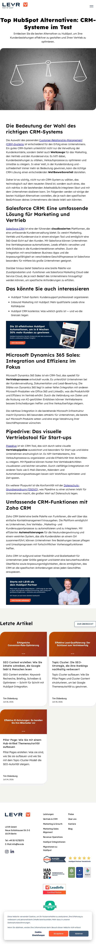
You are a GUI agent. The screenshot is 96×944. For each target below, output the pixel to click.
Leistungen (48, 814)
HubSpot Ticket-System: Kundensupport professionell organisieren (49, 297)
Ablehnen (79, 934)
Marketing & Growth (52, 824)
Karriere (72, 824)
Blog (70, 829)
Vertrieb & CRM (50, 819)
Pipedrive (11, 445)
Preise (71, 814)
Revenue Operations (53, 837)
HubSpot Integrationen (54, 842)
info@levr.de (18, 844)
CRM (48, 179)
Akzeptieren (59, 934)
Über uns (72, 819)
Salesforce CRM (15, 228)
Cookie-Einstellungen (38, 933)
